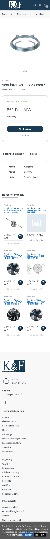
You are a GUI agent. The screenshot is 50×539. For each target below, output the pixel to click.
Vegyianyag (7, 459)
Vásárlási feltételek (10, 507)
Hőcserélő (6, 480)
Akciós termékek (9, 421)
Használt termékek (10, 425)
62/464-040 (19, 383)
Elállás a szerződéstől (11, 520)
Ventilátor (40, 14)
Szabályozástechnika (11, 476)
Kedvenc (26, 135)
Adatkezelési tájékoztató (13, 511)
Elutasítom (40, 534)
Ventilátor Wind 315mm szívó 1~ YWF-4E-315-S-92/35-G (13, 256)
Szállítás (5, 515)
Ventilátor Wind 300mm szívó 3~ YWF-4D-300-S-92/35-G (13, 302)
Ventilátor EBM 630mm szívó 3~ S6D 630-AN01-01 (35, 256)
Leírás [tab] (33, 153)
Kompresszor (8, 468)
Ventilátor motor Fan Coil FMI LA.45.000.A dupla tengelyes (13, 210)
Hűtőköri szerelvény (10, 472)
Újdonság (6, 417)
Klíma (4, 430)
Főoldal (5, 14)
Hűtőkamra (7, 489)
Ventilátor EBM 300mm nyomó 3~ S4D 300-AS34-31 (36, 210)
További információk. (13, 534)
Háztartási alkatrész (10, 493)
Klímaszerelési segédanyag (14, 438)
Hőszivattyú (7, 434)
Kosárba (27, 129)
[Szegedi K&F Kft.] (16, 5)
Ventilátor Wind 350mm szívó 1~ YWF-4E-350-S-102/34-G (36, 302)
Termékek (21, 14)
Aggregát (6, 463)
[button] (34, 5)
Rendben (28, 534)
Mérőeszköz (7, 451)
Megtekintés (15, 243)
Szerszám (6, 447)
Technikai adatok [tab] (13, 153)
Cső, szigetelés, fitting (11, 443)
